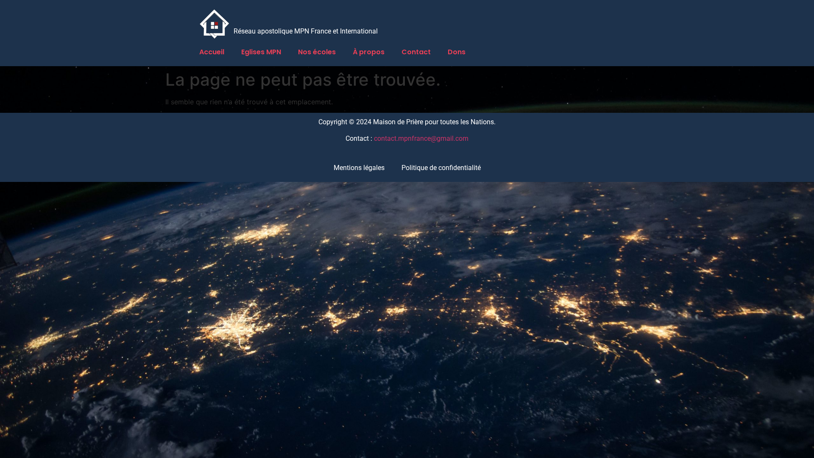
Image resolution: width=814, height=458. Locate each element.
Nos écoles (317, 52)
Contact (416, 52)
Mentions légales (359, 168)
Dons (457, 52)
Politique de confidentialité (441, 168)
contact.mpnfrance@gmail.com (421, 138)
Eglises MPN (261, 52)
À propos (369, 52)
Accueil (211, 52)
